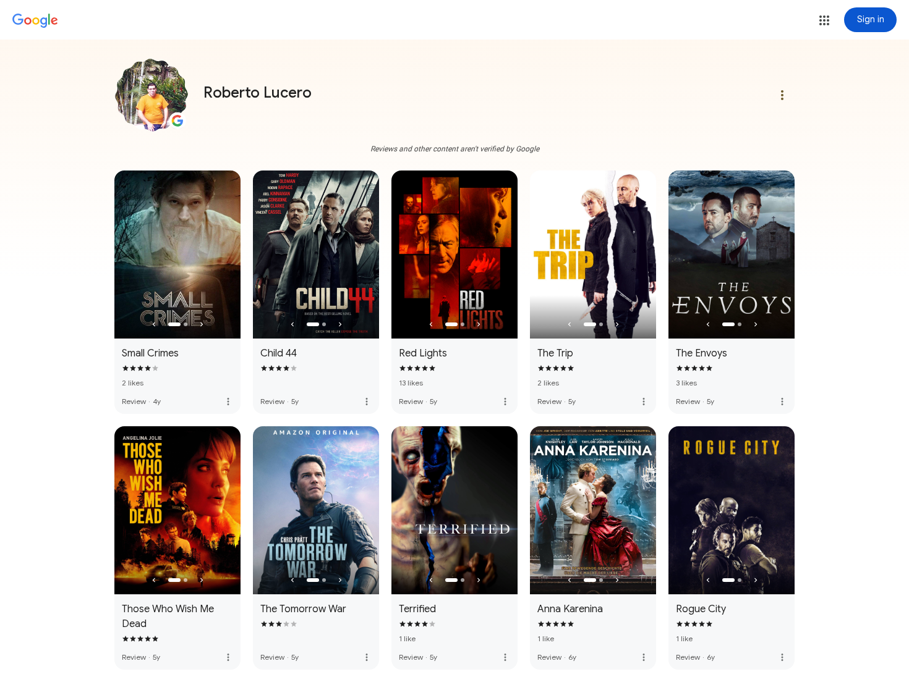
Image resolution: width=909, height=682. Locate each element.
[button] (824, 20)
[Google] (35, 21)
